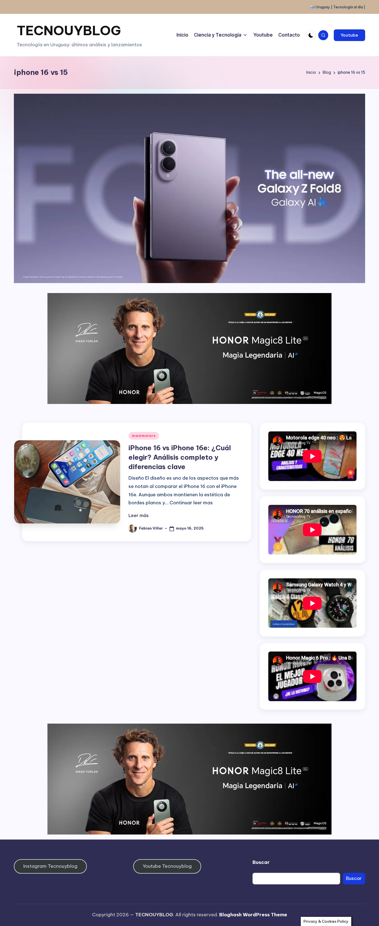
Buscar (261, 862)
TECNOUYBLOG (69, 30)
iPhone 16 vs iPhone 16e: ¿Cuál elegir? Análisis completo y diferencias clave (179, 457)
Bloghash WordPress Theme (253, 915)
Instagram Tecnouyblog (50, 866)
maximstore (144, 436)
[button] (349, 35)
